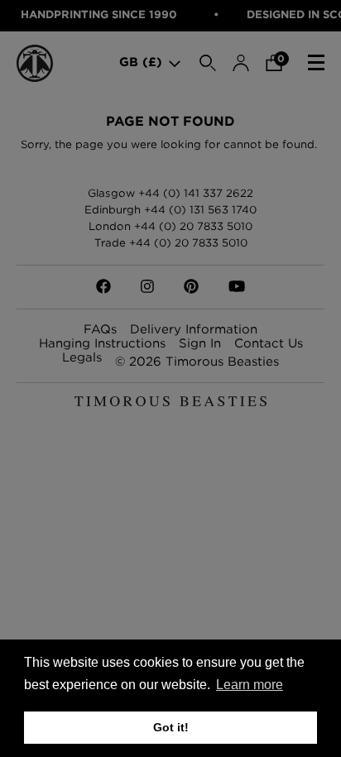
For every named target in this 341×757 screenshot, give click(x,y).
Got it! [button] (171, 727)
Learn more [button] (249, 685)
